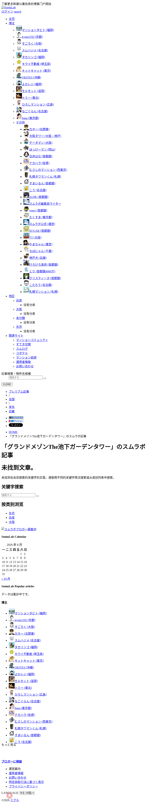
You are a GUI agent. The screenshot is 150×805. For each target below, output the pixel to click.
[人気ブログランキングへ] (16, 418)
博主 (12, 23)
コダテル (22, 353)
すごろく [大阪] (32, 43)
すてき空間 (23, 344)
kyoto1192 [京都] (32, 36)
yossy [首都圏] (38, 210)
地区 (12, 296)
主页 (12, 18)
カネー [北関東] (39, 129)
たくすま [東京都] (40, 217)
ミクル (14, 800)
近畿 (12, 411)
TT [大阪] (35, 237)
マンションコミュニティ (32, 340)
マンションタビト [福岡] (38, 30)
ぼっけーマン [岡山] (42, 149)
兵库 (12, 517)
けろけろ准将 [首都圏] (43, 264)
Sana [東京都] (30, 118)
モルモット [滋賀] (33, 91)
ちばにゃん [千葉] (40, 251)
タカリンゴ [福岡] (33, 57)
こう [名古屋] (37, 190)
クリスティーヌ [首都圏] (45, 278)
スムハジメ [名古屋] (35, 50)
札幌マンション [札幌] (43, 291)
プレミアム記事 (19, 391)
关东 (12, 407)
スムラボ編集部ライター (45, 203)
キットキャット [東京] (36, 70)
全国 (12, 399)
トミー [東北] (30, 97)
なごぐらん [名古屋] (35, 111)
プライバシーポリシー (23, 786)
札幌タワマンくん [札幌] (45, 176)
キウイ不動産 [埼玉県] (36, 63)
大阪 (12, 522)
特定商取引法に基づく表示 (26, 782)
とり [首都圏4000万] (42, 271)
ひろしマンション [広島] (38, 104)
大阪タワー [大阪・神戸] (45, 136)
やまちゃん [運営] (40, 244)
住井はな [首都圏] (40, 156)
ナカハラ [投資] (39, 163)
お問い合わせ (25, 366)
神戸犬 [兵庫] (37, 257)
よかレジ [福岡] (32, 84)
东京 (12, 513)
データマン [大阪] (40, 142)
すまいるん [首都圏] (42, 183)
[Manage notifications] (9, 795)
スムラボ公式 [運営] (42, 224)
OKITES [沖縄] (31, 77)
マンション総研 (26, 357)
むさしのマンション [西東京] (48, 169)
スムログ (22, 348)
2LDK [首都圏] (38, 197)
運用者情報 (23, 362)
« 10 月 (5, 578)
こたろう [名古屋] (40, 285)
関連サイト (16, 335)
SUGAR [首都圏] (40, 230)
